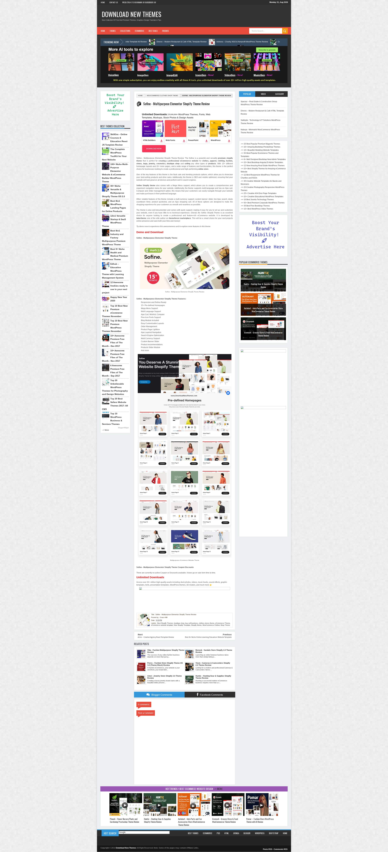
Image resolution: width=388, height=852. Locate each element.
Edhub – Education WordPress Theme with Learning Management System (113, 271)
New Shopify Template (182, 625)
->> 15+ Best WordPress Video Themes (257, 209)
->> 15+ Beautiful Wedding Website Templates (260, 150)
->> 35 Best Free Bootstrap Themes (255, 206)
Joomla (236, 833)
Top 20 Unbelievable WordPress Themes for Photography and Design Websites (115, 387)
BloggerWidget (123, 428)
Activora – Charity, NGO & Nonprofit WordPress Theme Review (173, 42)
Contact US (113, 2)
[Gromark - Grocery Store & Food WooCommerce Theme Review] (228, 815)
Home (103, 2)
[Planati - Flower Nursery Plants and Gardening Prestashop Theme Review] (125, 815)
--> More (105, 430)
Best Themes (193, 833)
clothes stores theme (206, 623)
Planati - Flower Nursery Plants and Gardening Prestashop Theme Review (124, 820)
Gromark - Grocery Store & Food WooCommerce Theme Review (263, 285)
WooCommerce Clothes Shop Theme (162, 95)
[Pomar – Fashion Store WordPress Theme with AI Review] (262, 815)
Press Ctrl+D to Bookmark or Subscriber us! (139, 2)
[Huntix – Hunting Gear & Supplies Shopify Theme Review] (160, 815)
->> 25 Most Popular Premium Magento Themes (260, 144)
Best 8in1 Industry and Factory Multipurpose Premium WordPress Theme (113, 237)
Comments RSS (281, 849)
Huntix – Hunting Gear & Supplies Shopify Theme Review (157, 820)
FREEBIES (165, 30)
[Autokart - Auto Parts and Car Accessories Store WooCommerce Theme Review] (194, 815)
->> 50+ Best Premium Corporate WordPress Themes (262, 203)
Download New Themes (131, 14)
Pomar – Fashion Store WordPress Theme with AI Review (263, 309)
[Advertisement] (263, 489)
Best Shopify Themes (165, 623)
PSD (218, 833)
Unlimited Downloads (150, 577)
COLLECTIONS (125, 30)
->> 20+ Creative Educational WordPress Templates (262, 196)
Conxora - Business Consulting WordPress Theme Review (233, 42)
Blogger (247, 833)
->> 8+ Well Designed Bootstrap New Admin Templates (263, 159)
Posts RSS (267, 849)
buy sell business (191, 623)
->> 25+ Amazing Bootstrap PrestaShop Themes (260, 147)
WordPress (259, 833)
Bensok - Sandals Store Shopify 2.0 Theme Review (263, 334)
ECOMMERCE (139, 30)
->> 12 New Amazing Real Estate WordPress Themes (262, 166)
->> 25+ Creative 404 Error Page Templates (258, 193)
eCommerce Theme (222, 623)
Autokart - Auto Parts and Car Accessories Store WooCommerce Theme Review (191, 821)
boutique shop (179, 623)
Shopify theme (196, 625)
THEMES (113, 30)
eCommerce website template (162, 625)
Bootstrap (273, 833)
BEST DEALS (153, 30)
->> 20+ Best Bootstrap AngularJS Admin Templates (262, 162)
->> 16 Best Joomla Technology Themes (257, 200)
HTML (226, 833)
